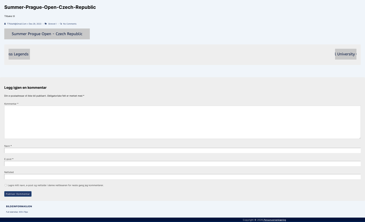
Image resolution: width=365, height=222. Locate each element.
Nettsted (9, 172)
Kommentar (11, 103)
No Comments (69, 24)
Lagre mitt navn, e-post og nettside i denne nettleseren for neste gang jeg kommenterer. (56, 185)
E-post (8, 159)
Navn (7, 145)
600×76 (22, 212)
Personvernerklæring (274, 219)
